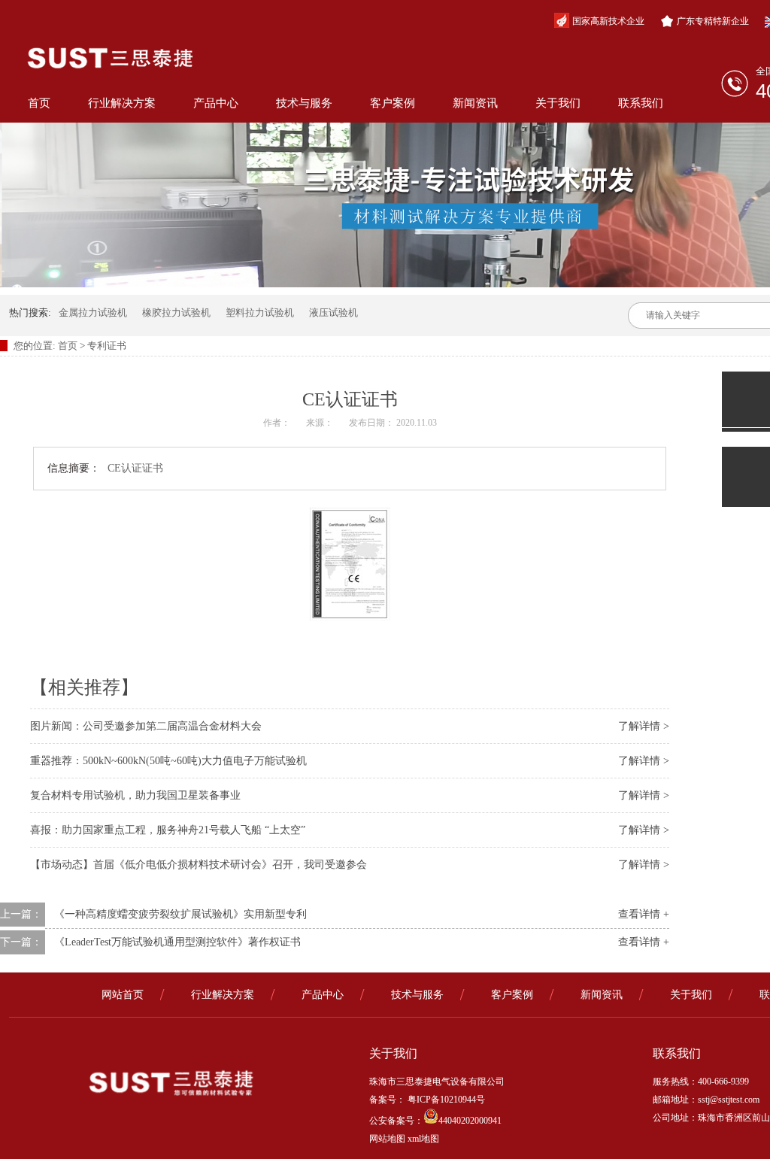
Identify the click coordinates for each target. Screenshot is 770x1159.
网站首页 (123, 994)
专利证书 (106, 345)
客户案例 (392, 103)
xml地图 (423, 1138)
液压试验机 (333, 312)
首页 (39, 103)
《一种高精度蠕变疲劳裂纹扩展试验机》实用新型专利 (180, 914)
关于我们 (558, 103)
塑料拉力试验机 (260, 312)
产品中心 (215, 103)
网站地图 (387, 1138)
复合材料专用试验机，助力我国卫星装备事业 (135, 795)
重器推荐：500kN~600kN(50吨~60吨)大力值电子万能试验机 (168, 760)
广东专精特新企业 (713, 21)
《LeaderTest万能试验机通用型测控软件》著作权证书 (177, 942)
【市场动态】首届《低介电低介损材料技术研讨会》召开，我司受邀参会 (198, 864)
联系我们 (640, 103)
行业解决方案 (122, 103)
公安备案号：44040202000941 (435, 1120)
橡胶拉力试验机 (176, 312)
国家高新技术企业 (608, 21)
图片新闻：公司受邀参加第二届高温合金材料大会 (146, 726)
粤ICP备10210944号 (445, 1099)
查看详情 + (643, 914)
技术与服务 (304, 103)
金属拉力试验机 (93, 312)
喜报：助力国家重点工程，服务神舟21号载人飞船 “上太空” (167, 830)
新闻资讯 (475, 103)
